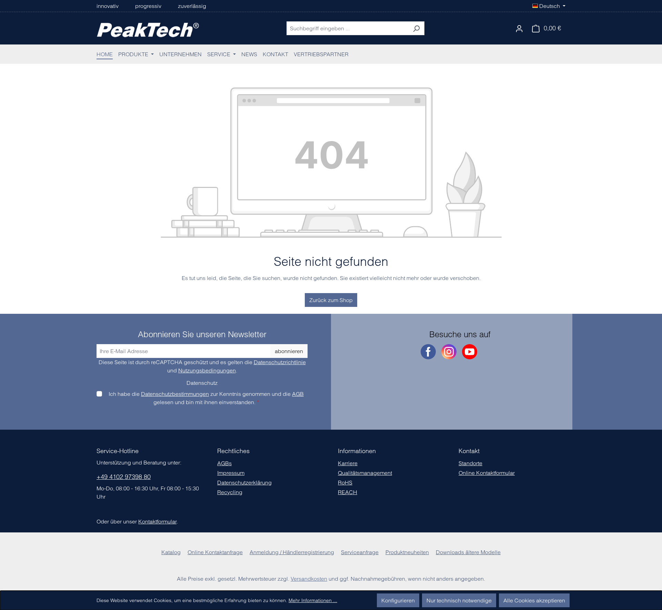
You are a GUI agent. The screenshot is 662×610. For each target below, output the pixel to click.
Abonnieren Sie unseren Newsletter (202, 334)
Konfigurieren (398, 600)
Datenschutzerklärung (244, 482)
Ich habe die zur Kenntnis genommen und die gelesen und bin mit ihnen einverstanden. (206, 398)
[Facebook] (428, 351)
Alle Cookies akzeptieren (534, 600)
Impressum (230, 472)
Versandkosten (309, 578)
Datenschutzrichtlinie (280, 362)
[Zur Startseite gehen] (148, 28)
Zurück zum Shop (331, 300)
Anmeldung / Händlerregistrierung (292, 552)
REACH (347, 492)
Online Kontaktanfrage (215, 552)
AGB (298, 393)
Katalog (171, 552)
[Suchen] (416, 28)
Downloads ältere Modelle (468, 552)
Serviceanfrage (360, 552)
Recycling (229, 492)
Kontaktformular (157, 521)
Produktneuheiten (407, 552)
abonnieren (289, 351)
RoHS (345, 482)
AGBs (224, 463)
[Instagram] (449, 351)
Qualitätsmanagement (365, 472)
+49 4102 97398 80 (124, 477)
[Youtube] (469, 351)
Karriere (348, 463)
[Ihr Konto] (519, 28)
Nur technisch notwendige (459, 600)
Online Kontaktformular (487, 472)
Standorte (470, 463)
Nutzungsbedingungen (207, 370)
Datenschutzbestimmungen (175, 393)
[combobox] (348, 28)
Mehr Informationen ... (313, 600)
